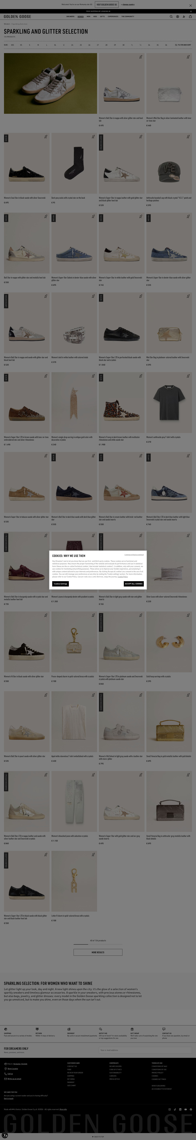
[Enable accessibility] (5, 1135)
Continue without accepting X (134, 554)
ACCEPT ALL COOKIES (133, 584)
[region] (98, 570)
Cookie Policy (123, 577)
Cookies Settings (60, 584)
